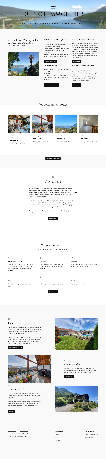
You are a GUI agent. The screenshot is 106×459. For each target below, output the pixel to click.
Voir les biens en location (15, 347)
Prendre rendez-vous (50, 61)
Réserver (11, 411)
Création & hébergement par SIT (18, 436)
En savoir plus (76, 85)
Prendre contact (53, 291)
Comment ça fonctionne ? (51, 85)
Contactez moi (53, 218)
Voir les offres (76, 61)
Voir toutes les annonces (53, 158)
